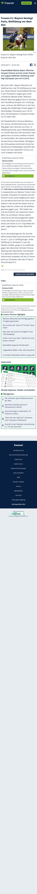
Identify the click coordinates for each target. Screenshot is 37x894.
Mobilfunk (26, 3)
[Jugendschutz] (18, 514)
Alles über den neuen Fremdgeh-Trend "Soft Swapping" (18, 333)
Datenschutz (18, 464)
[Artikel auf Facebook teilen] (31, 65)
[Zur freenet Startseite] (7, 3)
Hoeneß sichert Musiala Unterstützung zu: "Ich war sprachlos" (19, 425)
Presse (18, 486)
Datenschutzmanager (18, 468)
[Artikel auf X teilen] (35, 65)
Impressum (18, 459)
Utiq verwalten (18, 473)
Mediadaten (18, 491)
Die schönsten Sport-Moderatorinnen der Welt (19, 399)
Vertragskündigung (18, 500)
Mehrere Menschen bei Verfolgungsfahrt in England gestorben (18, 320)
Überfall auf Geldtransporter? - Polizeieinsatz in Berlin (16, 406)
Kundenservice (18, 450)
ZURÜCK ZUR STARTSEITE (24, 274)
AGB (18, 477)
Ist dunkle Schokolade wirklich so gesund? (19, 355)
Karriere (18, 495)
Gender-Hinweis (18, 482)
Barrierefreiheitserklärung (18, 455)
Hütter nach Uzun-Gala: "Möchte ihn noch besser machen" (18, 339)
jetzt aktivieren (10, 176)
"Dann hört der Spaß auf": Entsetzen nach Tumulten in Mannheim (18, 418)
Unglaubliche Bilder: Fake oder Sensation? (19, 350)
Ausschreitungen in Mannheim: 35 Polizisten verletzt (18, 412)
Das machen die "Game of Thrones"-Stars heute (18, 326)
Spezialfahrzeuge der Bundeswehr (16, 345)
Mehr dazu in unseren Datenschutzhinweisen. (19, 189)
